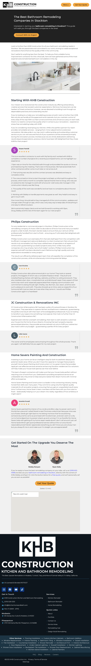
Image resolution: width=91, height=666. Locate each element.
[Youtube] (16, 589)
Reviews (47, 654)
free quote (56, 475)
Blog (40, 654)
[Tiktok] (22, 589)
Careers (55, 654)
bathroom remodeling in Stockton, (42, 473)
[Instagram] (4, 589)
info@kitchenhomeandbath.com (16, 605)
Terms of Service (40, 659)
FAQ (34, 654)
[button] (66, 5)
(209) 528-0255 (9, 601)
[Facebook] (10, 589)
